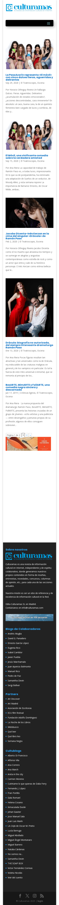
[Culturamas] (29, 560)
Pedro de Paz (14, 675)
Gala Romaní (14, 797)
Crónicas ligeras (28, 392)
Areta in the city (15, 774)
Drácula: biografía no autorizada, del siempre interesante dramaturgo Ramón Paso (29, 345)
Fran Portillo (14, 793)
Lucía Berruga (14, 830)
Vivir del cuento (15, 877)
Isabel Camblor (15, 652)
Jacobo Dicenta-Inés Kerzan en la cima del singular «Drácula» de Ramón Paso (27, 236)
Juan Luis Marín (15, 821)
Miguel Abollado (15, 835)
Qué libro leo (14, 736)
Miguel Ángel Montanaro (20, 839)
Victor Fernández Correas (20, 868)
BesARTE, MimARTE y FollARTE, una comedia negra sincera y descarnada (28, 387)
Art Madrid (13, 703)
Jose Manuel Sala (16, 816)
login (40, 901)
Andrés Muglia (15, 633)
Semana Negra (15, 741)
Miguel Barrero (15, 844)
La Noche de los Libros (19, 722)
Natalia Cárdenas (16, 849)
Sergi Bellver (14, 685)
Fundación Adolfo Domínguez (22, 717)
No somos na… (15, 854)
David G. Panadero (17, 638)
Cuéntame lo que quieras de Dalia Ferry (27, 783)
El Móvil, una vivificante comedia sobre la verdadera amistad (27, 157)
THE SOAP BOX (15, 863)
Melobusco (13, 727)
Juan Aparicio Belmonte (19, 666)
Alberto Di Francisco (18, 755)
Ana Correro (14, 764)
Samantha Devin (16, 680)
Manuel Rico (14, 671)
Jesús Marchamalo (17, 661)
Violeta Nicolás (15, 872)
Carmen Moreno (16, 778)
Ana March (13, 769)
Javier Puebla (14, 657)
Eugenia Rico (14, 647)
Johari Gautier (14, 811)
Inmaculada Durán (17, 807)
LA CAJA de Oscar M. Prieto (21, 825)
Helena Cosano (15, 802)
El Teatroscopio (28, 82)
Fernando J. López (16, 788)
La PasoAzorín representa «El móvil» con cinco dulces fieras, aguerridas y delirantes (29, 77)
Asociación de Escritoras (20, 708)
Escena (40, 82)
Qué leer (12, 731)
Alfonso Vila (13, 760)
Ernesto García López (18, 643)
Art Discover (14, 698)
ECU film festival (16, 712)
